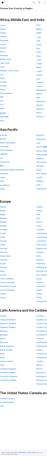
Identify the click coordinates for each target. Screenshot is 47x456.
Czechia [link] (3, 241)
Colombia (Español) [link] (8, 369)
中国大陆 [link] (3, 154)
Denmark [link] (3, 252)
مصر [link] (2, 74)
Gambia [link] (3, 86)
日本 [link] (2, 181)
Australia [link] (3, 135)
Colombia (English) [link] (7, 372)
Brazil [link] (2, 357)
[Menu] (44, 2)
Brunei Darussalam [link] (8, 143)
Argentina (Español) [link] (8, 323)
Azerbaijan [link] (4, 40)
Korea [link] (2, 189)
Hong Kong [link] (4, 162)
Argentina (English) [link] (8, 327)
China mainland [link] (6, 150)
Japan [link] (2, 177)
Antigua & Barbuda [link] (7, 320)
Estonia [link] (3, 275)
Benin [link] (2, 52)
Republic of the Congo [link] (9, 71)
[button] (34, 2)
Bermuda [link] (3, 342)
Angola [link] (3, 33)
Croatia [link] (3, 233)
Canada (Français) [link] (7, 398)
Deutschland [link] (5, 256)
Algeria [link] (3, 29)
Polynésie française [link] (8, 286)
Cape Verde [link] (5, 63)
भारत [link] (1, 97)
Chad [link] (2, 67)
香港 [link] (2, 166)
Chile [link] (2, 365)
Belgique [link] (3, 218)
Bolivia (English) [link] (6, 350)
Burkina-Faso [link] (5, 59)
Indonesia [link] (4, 173)
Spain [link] (2, 271)
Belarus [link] (3, 211)
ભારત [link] (2, 105)
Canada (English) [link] (7, 402)
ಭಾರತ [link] (2, 108)
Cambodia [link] (4, 146)
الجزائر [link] (2, 25)
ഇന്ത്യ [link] (3, 113)
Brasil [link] (2, 354)
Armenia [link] (3, 37)
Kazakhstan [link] (5, 185)
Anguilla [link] (3, 316)
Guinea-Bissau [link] (6, 93)
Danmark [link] (3, 248)
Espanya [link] (3, 267)
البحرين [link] (3, 44)
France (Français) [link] (7, 282)
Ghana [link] (2, 89)
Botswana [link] (4, 55)
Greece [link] (3, 297)
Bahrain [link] (3, 48)
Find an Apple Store (20, 452)
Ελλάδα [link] (3, 294)
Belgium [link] (3, 222)
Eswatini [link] (3, 82)
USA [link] (2, 406)
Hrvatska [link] (3, 229)
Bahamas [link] (4, 331)
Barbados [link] (4, 335)
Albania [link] (3, 207)
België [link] (2, 214)
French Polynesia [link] (7, 290)
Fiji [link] (1, 158)
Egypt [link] (2, 78)
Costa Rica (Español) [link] (8, 376)
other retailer (32, 452)
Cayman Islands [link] (6, 361)
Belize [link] (2, 338)
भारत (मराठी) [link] (4, 117)
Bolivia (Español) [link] (7, 346)
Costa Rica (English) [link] (8, 380)
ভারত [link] (1, 101)
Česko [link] (2, 237)
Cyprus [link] (3, 245)
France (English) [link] (6, 279)
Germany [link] (4, 260)
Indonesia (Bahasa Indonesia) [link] (12, 170)
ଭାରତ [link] (2, 120)
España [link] (3, 263)
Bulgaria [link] (3, 226)
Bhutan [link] (3, 139)
